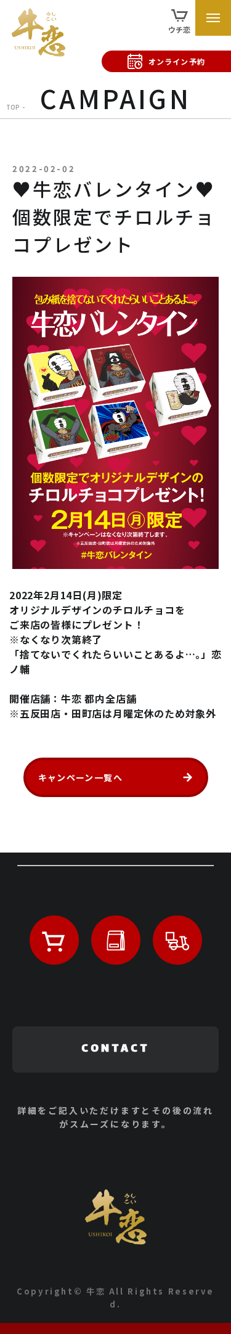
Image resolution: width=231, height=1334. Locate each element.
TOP (13, 107)
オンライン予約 (176, 61)
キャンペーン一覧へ (80, 777)
